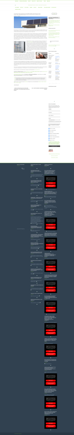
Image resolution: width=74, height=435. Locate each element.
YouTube (17, 82)
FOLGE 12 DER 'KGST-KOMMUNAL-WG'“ (48, 205)
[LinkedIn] (43, 85)
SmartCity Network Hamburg (54, 133)
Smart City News (52, 128)
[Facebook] (16, 3)
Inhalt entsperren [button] (51, 266)
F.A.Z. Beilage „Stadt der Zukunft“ (35, 71)
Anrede (50, 118)
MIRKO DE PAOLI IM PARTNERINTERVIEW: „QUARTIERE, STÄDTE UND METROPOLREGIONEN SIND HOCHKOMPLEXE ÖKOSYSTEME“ (37, 248)
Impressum (15, 433)
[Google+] (42, 85)
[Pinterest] (40, 85)
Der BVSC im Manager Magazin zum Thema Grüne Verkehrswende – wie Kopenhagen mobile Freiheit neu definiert (22, 89)
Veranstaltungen (17, 9)
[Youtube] (19, 3)
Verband (31, 7)
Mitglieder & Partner (47, 7)
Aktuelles (21, 7)
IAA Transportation (57, 71)
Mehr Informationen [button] (51, 181)
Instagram (19, 82)
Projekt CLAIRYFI (52, 138)
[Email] (46, 85)
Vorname (50, 109)
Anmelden (54, 13)
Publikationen (40, 7)
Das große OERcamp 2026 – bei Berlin (57, 57)
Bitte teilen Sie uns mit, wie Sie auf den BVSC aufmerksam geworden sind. (54, 125)
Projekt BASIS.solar (53, 135)
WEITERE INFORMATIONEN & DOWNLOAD (35, 239)
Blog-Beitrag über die (44, 71)
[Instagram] (21, 3)
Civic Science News (53, 130)
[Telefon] (14, 3)
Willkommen (17, 7)
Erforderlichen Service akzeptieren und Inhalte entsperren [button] (51, 185)
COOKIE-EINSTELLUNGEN (54, 157)
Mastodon (39, 81)
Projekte (34, 7)
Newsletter (26, 81)
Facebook (45, 81)
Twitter (15, 82)
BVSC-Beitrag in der (28, 71)
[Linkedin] (22, 3)
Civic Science (26, 7)
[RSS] (24, 3)
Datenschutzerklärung (19, 433)
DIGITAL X (56, 62)
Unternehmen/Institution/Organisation (55, 121)
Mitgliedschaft (53, 7)
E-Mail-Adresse (51, 115)
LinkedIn (42, 81)
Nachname (50, 112)
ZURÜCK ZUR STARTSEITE (54, 155)
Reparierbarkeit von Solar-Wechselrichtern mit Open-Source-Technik (23, 72)
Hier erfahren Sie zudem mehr (18, 74)
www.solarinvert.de (37, 69)
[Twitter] (17, 3)
